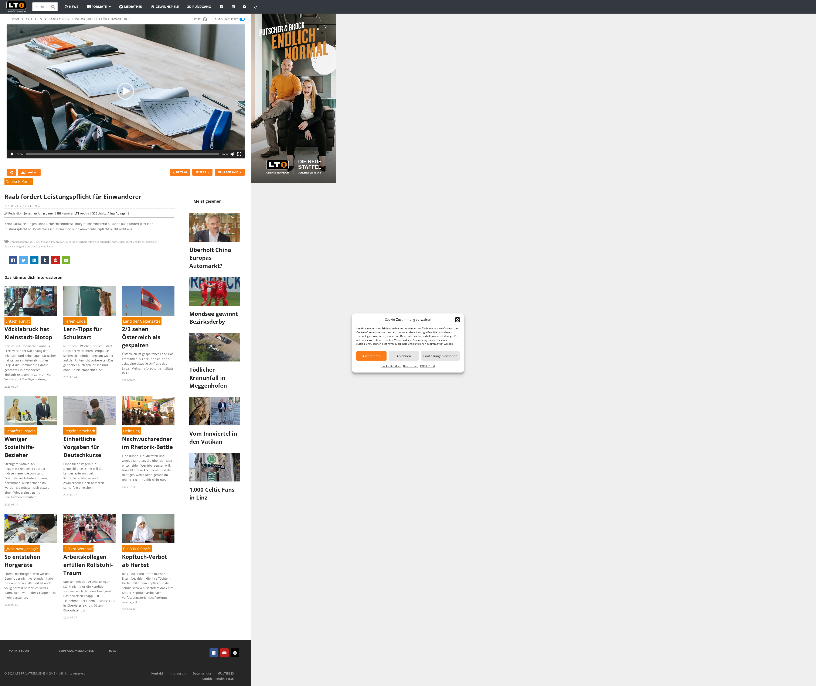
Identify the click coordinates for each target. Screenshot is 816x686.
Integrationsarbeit (76, 242)
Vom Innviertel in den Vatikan (213, 437)
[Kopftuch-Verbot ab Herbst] (148, 528)
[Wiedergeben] (12, 154)
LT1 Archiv (81, 213)
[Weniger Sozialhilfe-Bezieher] (30, 410)
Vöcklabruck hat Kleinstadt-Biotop (28, 333)
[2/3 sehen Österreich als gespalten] (148, 301)
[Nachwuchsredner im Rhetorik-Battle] (148, 410)
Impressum (178, 673)
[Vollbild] (239, 154)
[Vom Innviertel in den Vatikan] (214, 411)
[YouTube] (224, 652)
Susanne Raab (44, 246)
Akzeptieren (371, 356)
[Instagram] (235, 652)
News (38, 206)
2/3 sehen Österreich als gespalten (141, 337)
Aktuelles (28, 206)
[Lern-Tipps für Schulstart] (89, 301)
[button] (457, 320)
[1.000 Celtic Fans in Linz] (214, 467)
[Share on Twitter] (23, 260)
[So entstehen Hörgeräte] (30, 528)
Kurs (114, 242)
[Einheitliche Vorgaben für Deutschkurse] (89, 410)
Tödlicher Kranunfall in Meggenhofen (208, 377)
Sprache (30, 246)
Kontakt (157, 673)
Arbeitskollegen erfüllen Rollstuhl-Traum (88, 564)
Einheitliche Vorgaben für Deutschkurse (82, 447)
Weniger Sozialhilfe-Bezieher (19, 447)
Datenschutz (410, 366)
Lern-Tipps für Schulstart (82, 333)
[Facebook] (214, 652)
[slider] (122, 154)
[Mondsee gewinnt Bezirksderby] (214, 291)
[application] (126, 91)
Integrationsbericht (99, 242)
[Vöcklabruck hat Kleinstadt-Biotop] (30, 301)
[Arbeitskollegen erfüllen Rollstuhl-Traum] (89, 528)
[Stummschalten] (232, 154)
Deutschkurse (42, 242)
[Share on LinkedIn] (34, 260)
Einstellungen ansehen (440, 356)
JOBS (112, 651)
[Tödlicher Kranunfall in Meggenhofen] (214, 347)
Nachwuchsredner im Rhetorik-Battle (147, 443)
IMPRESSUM (427, 366)
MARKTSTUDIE (19, 651)
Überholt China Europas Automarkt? (210, 258)
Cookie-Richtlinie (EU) (218, 679)
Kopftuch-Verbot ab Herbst (144, 561)
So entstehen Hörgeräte (22, 561)
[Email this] (66, 260)
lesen (141, 242)
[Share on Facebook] (13, 260)
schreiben (151, 242)
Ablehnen (404, 356)
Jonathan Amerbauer (39, 213)
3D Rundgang (199, 6)
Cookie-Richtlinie (391, 366)
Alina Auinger (117, 213)
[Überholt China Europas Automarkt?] (214, 227)
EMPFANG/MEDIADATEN (76, 651)
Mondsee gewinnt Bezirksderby (213, 318)
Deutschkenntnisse (21, 242)
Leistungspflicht (127, 242)
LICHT (197, 19)
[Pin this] (55, 260)
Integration (57, 242)
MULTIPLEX (225, 673)
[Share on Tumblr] (45, 260)
